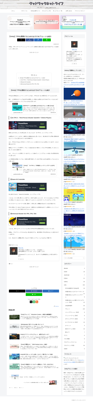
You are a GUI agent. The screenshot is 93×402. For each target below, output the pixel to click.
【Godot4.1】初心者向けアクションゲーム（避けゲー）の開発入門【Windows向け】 (74, 211)
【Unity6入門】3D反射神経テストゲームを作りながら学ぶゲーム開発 (74, 84)
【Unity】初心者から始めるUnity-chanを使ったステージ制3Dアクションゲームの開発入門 (74, 186)
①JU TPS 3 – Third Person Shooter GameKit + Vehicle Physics (35, 79)
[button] (84, 258)
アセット (11, 263)
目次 (32, 75)
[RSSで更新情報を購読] (23, 259)
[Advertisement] (34, 62)
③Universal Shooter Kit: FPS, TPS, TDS (30, 84)
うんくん (20, 247)
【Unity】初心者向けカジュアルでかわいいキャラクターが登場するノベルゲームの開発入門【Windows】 (74, 161)
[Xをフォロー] (19, 259)
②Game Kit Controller (26, 82)
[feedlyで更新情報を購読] (21, 259)
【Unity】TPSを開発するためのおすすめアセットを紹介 (32, 77)
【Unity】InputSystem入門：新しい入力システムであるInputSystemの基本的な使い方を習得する (74, 102)
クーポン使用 (67, 135)
